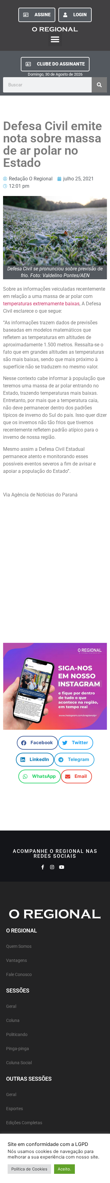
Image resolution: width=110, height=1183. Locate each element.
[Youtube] (61, 867)
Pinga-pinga (17, 1048)
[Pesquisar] (99, 84)
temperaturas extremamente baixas (41, 304)
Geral (11, 1006)
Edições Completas (24, 1122)
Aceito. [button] (64, 1168)
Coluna (13, 1020)
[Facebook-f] (42, 867)
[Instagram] (52, 867)
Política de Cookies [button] (29, 1168)
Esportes (14, 1108)
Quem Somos (18, 946)
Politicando (17, 1034)
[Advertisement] (55, 567)
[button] (55, 39)
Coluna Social (19, 1062)
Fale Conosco (19, 974)
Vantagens (16, 960)
